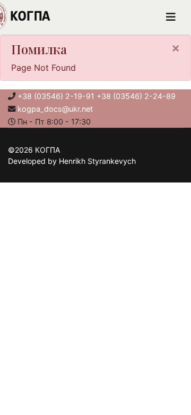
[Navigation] (171, 17)
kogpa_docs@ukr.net (55, 108)
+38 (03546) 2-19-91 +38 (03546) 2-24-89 (97, 96)
